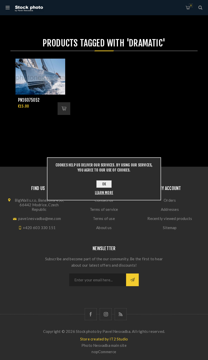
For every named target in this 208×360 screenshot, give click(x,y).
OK (104, 184)
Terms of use (104, 218)
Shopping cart (191, 5)
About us (104, 227)
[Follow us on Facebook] (91, 314)
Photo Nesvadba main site (104, 345)
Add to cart (64, 108)
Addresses (170, 209)
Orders (170, 200)
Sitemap (170, 227)
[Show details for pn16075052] (40, 77)
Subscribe (132, 279)
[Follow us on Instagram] (106, 314)
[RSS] (121, 314)
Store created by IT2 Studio (104, 339)
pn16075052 (29, 100)
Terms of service (104, 209)
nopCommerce (104, 351)
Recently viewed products (169, 218)
